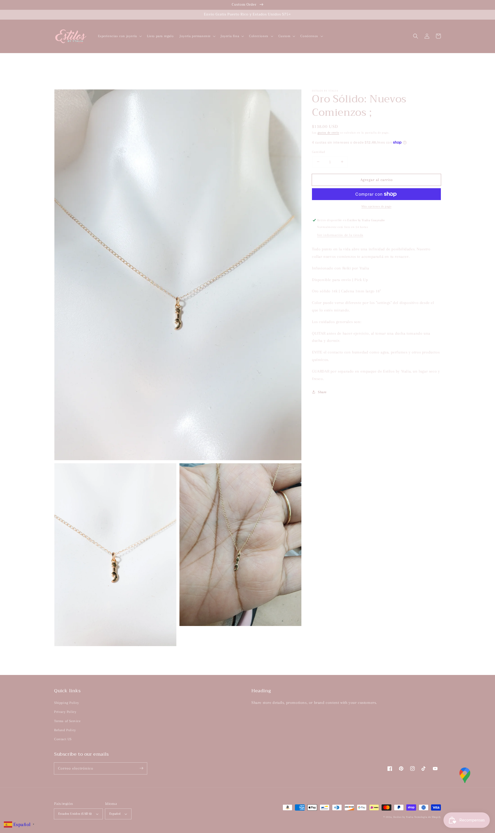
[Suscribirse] (141, 768)
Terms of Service (67, 721)
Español (115, 813)
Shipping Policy (66, 703)
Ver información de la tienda (340, 235)
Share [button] (322, 392)
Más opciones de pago (376, 206)
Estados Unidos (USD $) (75, 813)
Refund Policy (65, 730)
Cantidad (318, 151)
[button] (415, 36)
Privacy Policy (65, 712)
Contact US (63, 739)
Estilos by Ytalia (403, 816)
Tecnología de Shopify (427, 816)
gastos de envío (328, 132)
